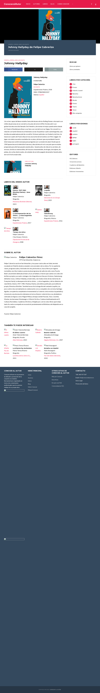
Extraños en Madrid (51, 348)
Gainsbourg (48, 213)
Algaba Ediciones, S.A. (51, 340)
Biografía (26, 44)
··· (72, 4)
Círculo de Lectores (76, 162)
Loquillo (47, 190)
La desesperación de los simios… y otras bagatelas (22, 214)
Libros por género (75, 66)
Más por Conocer (57, 376)
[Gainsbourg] (38, 210)
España (16, 44)
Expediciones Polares (20, 223)
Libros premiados (75, 69)
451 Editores (73, 158)
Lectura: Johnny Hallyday (31, 164)
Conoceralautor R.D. (58, 386)
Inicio (28, 4)
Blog (52, 4)
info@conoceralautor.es (86, 377)
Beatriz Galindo (50, 332)
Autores (36, 4)
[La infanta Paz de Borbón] (7, 349)
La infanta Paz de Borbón (22, 348)
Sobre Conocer (63, 4)
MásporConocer (33, 390)
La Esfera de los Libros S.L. (21, 355)
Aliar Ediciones (18, 340)
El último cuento (19, 332)
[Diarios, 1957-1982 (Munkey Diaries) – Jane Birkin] (7, 190)
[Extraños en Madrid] (38, 348)
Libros (45, 4)
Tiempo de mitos (19, 232)
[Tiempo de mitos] (7, 229)
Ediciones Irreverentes (77, 171)
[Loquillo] (38, 190)
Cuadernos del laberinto (77, 165)
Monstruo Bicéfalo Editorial (22, 201)
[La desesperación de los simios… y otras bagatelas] (7, 213)
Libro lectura (29, 161)
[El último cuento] (7, 332)
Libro (20, 44)
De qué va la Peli (57, 383)
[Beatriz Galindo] (38, 331)
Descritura (55, 380)
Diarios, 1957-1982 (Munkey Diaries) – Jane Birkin (21, 192)
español (10, 44)
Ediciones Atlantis (75, 168)
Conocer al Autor (55, 689)
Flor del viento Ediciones (52, 355)
